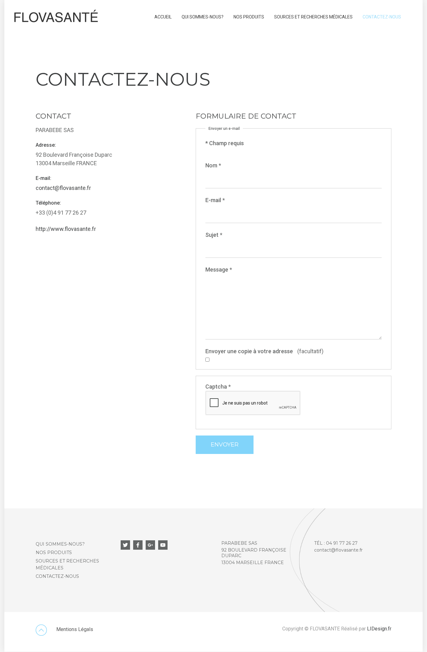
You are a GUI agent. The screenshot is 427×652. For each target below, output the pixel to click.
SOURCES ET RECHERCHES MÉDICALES (313, 16)
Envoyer (225, 444)
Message (218, 269)
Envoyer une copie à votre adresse (249, 351)
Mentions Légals (74, 629)
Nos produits (249, 16)
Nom (213, 165)
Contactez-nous (382, 16)
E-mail (215, 200)
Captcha (218, 386)
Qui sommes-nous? (203, 16)
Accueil (163, 16)
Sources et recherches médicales (67, 564)
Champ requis (224, 143)
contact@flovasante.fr (63, 188)
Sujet (213, 235)
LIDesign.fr (379, 629)
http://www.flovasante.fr (66, 229)
